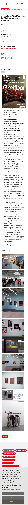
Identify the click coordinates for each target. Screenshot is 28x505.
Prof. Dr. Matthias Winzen (8, 48)
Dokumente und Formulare (10, 466)
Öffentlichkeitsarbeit (9, 453)
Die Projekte (5, 9)
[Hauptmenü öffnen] (22, 3)
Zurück (5, 436)
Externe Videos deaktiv (13, 494)
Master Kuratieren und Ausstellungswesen (12, 60)
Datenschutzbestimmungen (11, 489)
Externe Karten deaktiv (12, 498)
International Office (8, 457)
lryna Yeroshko (5, 37)
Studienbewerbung (8, 463)
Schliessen (13, 502)
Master (3, 71)
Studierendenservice (8, 460)
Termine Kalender (21, 450)
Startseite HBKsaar (8, 450)
